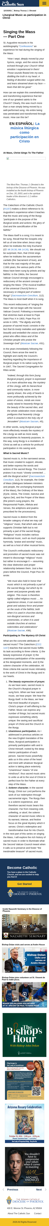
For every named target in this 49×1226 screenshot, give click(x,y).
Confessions (26, 46)
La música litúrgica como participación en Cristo (25, 132)
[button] (24, 927)
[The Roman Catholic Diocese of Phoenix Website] (24, 893)
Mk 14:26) (23, 249)
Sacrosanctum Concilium (25, 295)
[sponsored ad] (24, 1080)
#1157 (7, 208)
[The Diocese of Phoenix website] (24, 1200)
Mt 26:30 (12, 249)
